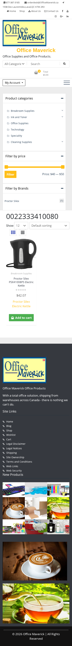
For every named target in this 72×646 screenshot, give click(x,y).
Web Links (12, 466)
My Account (13, 83)
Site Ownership (15, 457)
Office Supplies (19, 123)
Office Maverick (36, 50)
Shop (22, 11)
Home (12, 11)
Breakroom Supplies (21, 273)
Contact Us (52, 11)
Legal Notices (14, 448)
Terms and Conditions (19, 461)
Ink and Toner (19, 117)
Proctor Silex (12, 201)
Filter (10, 174)
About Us (36, 11)
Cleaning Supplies (21, 142)
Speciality (16, 135)
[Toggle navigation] (67, 82)
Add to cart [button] (23, 318)
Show (9, 226)
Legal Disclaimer (16, 443)
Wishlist (11, 435)
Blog (8, 426)
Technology (17, 129)
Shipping (11, 452)
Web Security (14, 470)
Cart (8, 439)
